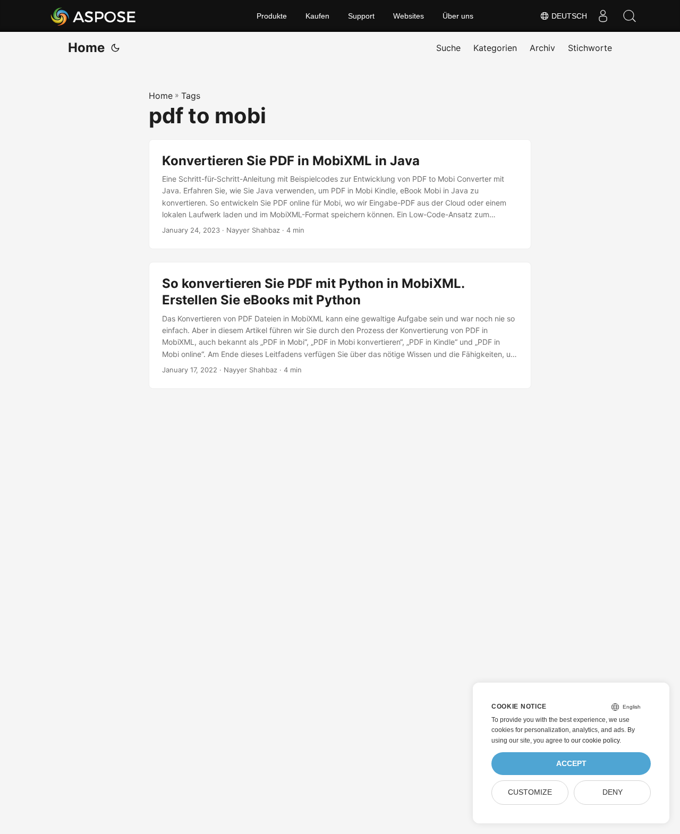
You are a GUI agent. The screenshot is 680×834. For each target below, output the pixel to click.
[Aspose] (94, 16)
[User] (603, 16)
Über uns (458, 16)
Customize (530, 792)
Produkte (272, 16)
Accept (571, 764)
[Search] (629, 16)
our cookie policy (595, 740)
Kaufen (317, 16)
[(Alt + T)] (115, 48)
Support (361, 16)
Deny (612, 792)
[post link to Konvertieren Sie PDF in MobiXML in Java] (340, 194)
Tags (190, 95)
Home (86, 47)
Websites (408, 16)
